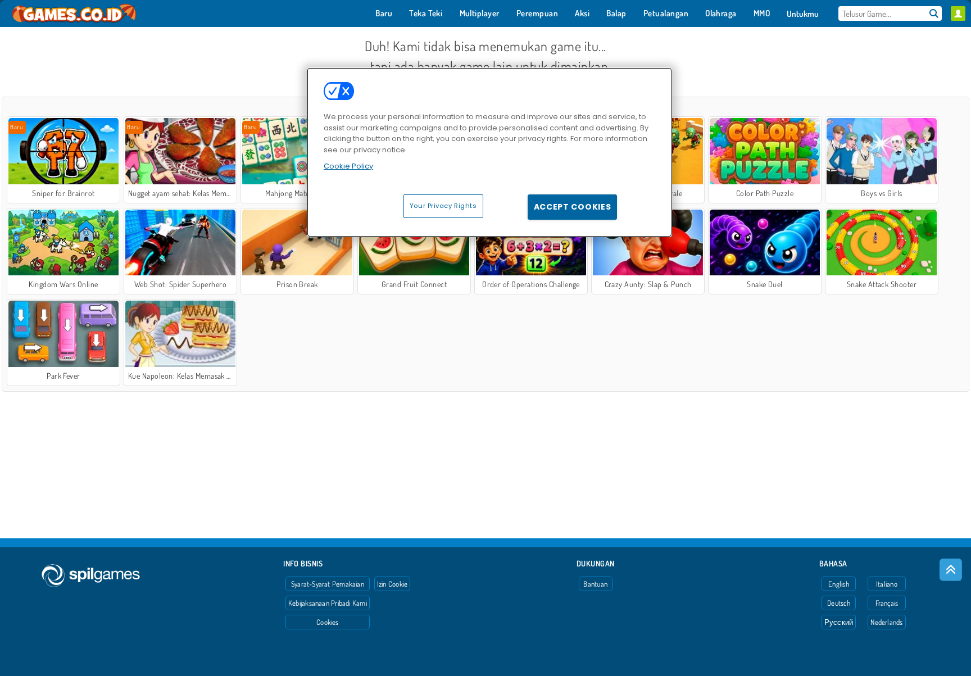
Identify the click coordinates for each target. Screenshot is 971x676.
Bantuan (595, 583)
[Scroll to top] (951, 570)
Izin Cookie (392, 583)
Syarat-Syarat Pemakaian (327, 583)
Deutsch (838, 602)
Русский (839, 622)
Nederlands (886, 622)
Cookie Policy (348, 166)
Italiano (886, 583)
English (838, 583)
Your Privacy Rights (443, 205)
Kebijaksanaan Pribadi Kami (327, 602)
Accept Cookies (572, 206)
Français (887, 602)
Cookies (327, 622)
